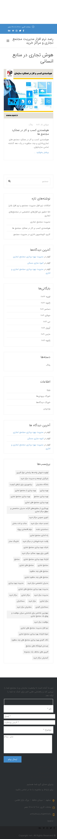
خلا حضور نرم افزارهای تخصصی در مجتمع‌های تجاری (29, 213)
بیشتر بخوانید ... (41, 152)
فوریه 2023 (45, 296)
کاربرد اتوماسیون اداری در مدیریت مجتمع (31, 234)
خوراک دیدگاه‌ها (43, 402)
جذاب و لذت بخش (19, 523)
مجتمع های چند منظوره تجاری (36, 577)
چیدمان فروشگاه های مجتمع (37, 645)
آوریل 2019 (45, 328)
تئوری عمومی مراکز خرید (38, 517)
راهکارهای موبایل (45, 773)
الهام (48, 256)
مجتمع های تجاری (26, 565)
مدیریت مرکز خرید (41, 595)
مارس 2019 (45, 334)
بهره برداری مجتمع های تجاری (36, 502)
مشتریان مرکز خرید (24, 607)
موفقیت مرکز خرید (41, 622)
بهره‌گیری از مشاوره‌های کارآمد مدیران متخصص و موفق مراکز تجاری (29, 510)
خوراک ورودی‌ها (43, 396)
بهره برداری (44, 490)
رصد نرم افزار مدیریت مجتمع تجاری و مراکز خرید (33, 41)
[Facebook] (23, 31)
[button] (9, 180)
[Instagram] (16, 31)
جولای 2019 (45, 315)
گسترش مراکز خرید (40, 657)
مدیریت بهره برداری (16, 583)
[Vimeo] (13, 31)
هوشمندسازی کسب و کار (42, 777)
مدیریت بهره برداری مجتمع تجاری (28, 256)
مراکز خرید (13, 595)
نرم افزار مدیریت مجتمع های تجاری (34, 628)
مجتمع (17, 559)
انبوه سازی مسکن (35, 263)
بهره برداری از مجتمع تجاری (25, 490)
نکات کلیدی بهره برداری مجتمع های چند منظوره (30, 639)
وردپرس (46, 408)
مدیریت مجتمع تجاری (40, 222)
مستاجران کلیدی (42, 607)
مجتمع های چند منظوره (39, 571)
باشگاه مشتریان (42, 484)
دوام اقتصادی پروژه (25, 529)
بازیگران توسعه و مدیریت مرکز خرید (34, 478)
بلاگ (31, 124)
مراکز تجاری (25, 595)
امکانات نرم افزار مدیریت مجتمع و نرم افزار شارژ (29, 205)
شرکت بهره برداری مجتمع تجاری (36, 547)
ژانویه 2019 (45, 340)
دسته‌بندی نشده (42, 529)
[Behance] (9, 31)
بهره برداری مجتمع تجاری (20, 496)
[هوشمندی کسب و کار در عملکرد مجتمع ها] (28, 93)
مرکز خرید (32, 601)
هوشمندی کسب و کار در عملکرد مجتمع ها (30, 132)
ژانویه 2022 (45, 303)
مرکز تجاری (44, 601)
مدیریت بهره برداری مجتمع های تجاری (33, 589)
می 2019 (46, 321)
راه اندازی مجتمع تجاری (39, 535)
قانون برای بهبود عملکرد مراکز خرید (35, 553)
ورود (48, 390)
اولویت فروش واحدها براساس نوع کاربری (32, 472)
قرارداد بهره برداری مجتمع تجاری (36, 559)
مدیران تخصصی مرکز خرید (37, 583)
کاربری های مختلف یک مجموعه (36, 651)
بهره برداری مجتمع (41, 496)
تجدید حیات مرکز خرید (39, 523)
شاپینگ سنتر (14, 541)
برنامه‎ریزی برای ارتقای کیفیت (21, 484)
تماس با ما (48, 780)
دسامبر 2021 (45, 309)
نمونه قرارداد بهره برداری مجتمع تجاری (33, 633)
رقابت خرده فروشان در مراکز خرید (35, 541)
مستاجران (21, 601)
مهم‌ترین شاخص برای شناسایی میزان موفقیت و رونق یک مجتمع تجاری (29, 614)
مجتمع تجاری (43, 565)
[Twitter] (20, 31)
